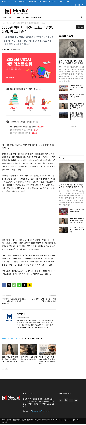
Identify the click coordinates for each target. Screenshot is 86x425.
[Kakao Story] (29, 285)
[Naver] (19, 285)
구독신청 (66, 1)
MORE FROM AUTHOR (32, 338)
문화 (14, 23)
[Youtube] (82, 4)
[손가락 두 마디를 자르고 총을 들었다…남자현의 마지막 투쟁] (71, 48)
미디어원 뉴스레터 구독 (44, 1)
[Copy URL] (24, 285)
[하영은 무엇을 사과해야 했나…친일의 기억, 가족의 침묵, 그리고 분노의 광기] (10, 349)
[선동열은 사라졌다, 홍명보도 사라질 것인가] (63, 97)
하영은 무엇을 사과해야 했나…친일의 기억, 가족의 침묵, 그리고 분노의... (77, 106)
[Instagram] (75, 4)
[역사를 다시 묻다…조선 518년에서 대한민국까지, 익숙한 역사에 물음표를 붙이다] (47, 349)
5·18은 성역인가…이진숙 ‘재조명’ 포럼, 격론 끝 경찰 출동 (77, 88)
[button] (81, 17)
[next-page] (6, 368)
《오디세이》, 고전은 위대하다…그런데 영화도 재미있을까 (28, 359)
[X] (79, 4)
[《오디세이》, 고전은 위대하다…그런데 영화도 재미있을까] (28, 349)
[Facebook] (71, 4)
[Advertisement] (58, 11)
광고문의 (60, 1)
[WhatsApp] (14, 285)
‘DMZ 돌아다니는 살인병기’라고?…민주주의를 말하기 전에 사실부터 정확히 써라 (77, 116)
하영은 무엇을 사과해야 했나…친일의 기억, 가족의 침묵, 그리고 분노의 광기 (10, 359)
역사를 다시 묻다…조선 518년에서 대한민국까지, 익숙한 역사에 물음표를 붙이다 (47, 360)
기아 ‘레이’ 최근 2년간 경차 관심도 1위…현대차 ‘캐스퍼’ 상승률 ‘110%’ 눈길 (14, 301)
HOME (4, 17)
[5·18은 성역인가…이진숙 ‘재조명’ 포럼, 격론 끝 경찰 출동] (63, 88)
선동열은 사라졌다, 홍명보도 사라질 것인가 (77, 96)
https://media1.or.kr (23, 317)
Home (3, 23)
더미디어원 (6, 49)
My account (32, 1)
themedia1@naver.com (41, 411)
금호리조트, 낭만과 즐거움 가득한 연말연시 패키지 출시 (44, 300)
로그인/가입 (26, 17)
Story (18, 17)
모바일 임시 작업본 (36, 17)
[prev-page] (3, 368)
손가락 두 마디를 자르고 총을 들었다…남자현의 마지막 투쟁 (71, 62)
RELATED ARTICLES (11, 338)
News (10, 17)
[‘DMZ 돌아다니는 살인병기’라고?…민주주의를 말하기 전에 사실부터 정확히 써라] (63, 115)
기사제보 (54, 1)
